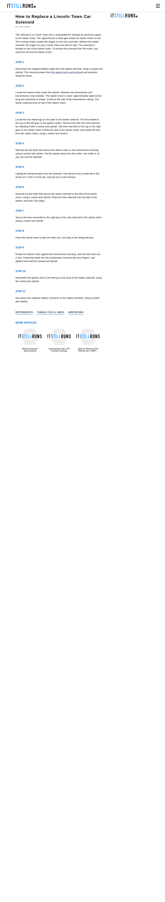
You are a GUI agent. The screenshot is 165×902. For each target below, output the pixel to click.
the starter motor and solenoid (67, 72)
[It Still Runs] (21, 6)
